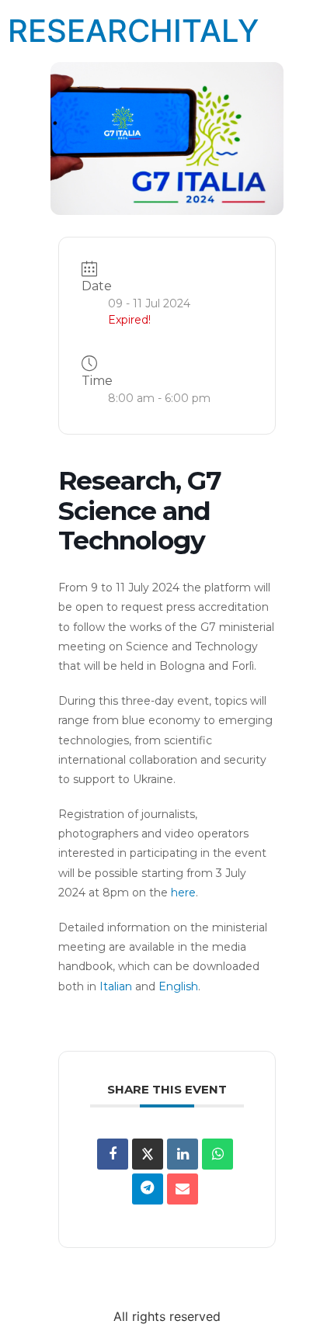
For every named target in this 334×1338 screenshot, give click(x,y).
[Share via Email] (182, 1189)
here (183, 893)
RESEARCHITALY (133, 31)
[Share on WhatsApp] (217, 1154)
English (178, 986)
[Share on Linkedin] (182, 1154)
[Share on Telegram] (147, 1189)
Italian (115, 986)
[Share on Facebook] (112, 1154)
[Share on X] (147, 1154)
